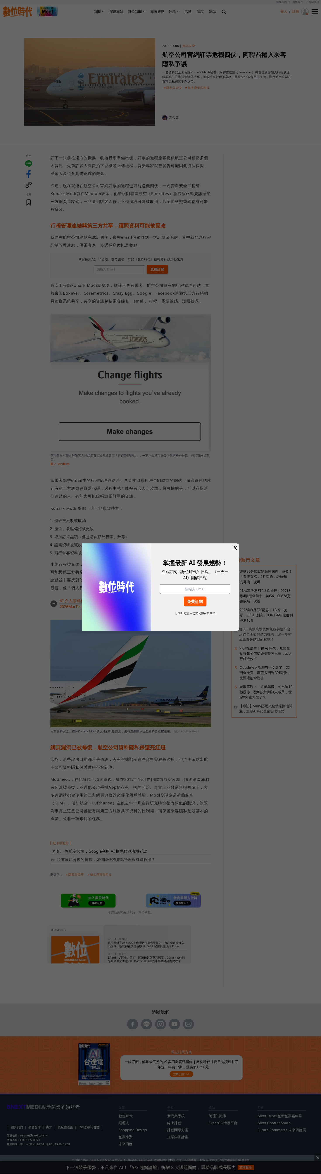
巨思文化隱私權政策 (202, 613)
